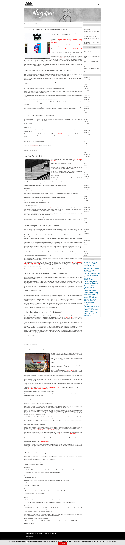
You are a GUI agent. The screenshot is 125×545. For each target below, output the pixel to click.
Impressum (28, 538)
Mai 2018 (85, 169)
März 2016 (86, 227)
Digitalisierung (89, 273)
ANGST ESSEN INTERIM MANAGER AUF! (91, 61)
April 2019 (86, 145)
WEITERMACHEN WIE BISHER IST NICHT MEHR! (91, 69)
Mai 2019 (85, 143)
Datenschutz (29, 539)
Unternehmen (89, 312)
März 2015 (86, 253)
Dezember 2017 (87, 180)
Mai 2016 (85, 222)
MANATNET (87, 296)
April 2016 (86, 224)
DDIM (72, 317)
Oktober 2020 (86, 106)
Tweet (50, 145)
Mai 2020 (85, 117)
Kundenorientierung (91, 293)
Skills (93, 306)
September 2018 (87, 161)
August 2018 (86, 163)
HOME (39, 4)
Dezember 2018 (87, 154)
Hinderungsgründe (89, 279)
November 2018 (87, 156)
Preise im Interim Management (90, 300)
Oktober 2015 (86, 238)
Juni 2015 (85, 246)
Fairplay (86, 277)
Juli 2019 (85, 139)
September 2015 (87, 240)
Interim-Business (97, 279)
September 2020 (87, 108)
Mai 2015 (85, 249)
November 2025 (87, 77)
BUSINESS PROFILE (58, 4)
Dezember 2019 (87, 128)
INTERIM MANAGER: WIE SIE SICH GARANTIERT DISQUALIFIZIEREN (90, 36)
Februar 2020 (86, 123)
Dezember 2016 (87, 207)
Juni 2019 (85, 141)
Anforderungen (89, 268)
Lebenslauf (95, 294)
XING (94, 313)
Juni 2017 (85, 194)
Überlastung (87, 315)
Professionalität (90, 302)
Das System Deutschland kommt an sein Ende (38, 388)
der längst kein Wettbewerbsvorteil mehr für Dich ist (45, 429)
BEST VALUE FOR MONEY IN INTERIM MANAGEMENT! (45, 29)
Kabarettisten (49, 207)
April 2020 (86, 119)
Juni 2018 (85, 167)
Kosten (97, 291)
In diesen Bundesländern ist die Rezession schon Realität (67, 36)
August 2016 (86, 216)
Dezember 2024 (87, 95)
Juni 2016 (85, 220)
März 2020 (86, 121)
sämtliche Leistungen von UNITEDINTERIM (66, 433)
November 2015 (87, 235)
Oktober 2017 (86, 185)
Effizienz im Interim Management (92, 274)
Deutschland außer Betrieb (54, 387)
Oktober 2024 (86, 99)
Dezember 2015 (87, 233)
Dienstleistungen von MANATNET (90, 271)
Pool (90, 299)
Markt (93, 296)
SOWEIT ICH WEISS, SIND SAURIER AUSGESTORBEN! (90, 50)
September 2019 (87, 134)
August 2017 (86, 189)
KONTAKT (67, 4)
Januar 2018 (86, 178)
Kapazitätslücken (92, 289)
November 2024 (87, 97)
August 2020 (86, 110)
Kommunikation (89, 291)
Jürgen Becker (32, 145)
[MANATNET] (29, 4)
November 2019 (87, 130)
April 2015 (86, 251)
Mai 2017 (85, 196)
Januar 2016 (86, 231)
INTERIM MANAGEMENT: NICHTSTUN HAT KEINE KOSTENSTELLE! (91, 43)
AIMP (67, 317)
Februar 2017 (86, 202)
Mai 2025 (85, 84)
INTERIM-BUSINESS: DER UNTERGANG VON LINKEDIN (91, 32)
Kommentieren (45, 145)
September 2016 (87, 213)
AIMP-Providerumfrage (89, 266)
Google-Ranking (87, 278)
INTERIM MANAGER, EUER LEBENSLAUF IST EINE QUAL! (91, 39)
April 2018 (86, 172)
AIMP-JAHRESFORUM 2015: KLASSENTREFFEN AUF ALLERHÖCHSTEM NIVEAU (92, 56)
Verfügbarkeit (97, 312)
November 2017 (87, 183)
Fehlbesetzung (93, 277)
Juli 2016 (85, 218)
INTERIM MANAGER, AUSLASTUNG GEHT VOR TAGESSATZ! (91, 28)
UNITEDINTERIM (62, 57)
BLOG (50, 4)
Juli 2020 (85, 112)
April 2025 (86, 86)
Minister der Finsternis (90, 297)
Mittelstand (86, 299)
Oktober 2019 (86, 132)
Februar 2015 (86, 255)
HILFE (44, 4)
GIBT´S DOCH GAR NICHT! (34, 156)
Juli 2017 (85, 191)
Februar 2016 (86, 229)
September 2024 (87, 101)
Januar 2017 (86, 205)
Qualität (86, 305)
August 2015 (86, 242)
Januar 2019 (86, 152)
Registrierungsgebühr (94, 304)
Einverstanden (62, 543)
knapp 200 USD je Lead (60, 133)
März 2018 (86, 174)
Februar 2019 (86, 150)
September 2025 (87, 79)
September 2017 (87, 187)
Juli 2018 (85, 165)
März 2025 (86, 88)
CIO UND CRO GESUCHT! (34, 350)
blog (41, 145)
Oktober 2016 (86, 211)
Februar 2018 (86, 176)
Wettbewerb (88, 314)
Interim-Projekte (89, 281)
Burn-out (96, 268)
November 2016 (87, 209)
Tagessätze (90, 308)
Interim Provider (89, 288)
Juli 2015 (85, 244)
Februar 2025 (86, 90)
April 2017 (86, 198)
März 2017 (86, 200)
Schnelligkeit (88, 306)
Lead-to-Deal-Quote (88, 294)
